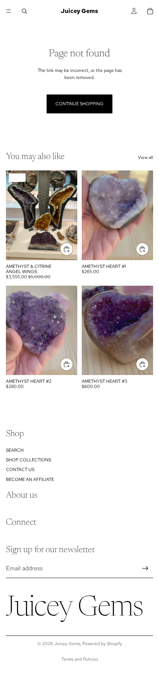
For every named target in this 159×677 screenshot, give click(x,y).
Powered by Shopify (102, 644)
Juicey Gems (67, 644)
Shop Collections (28, 460)
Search (15, 450)
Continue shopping (79, 104)
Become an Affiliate (30, 479)
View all (145, 157)
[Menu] (8, 11)
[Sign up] (145, 568)
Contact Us (20, 470)
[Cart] (150, 11)
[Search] (24, 11)
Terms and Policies (79, 659)
